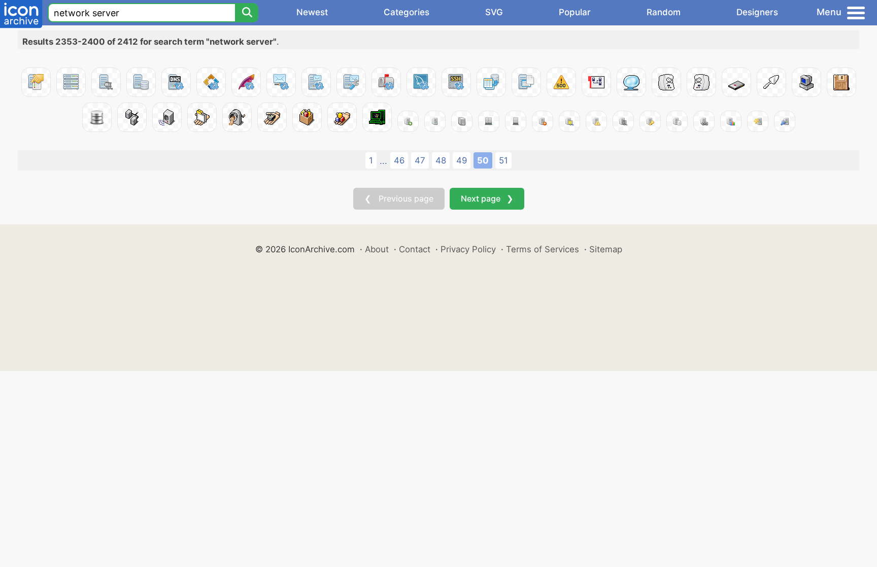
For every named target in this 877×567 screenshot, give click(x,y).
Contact (414, 249)
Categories (406, 12)
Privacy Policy (468, 249)
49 (461, 160)
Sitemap (605, 249)
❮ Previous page (398, 198)
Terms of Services (542, 249)
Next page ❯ (487, 198)
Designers (757, 12)
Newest (312, 12)
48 (440, 160)
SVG (494, 12)
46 (399, 160)
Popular (575, 12)
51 (503, 160)
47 (420, 160)
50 (483, 160)
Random (664, 12)
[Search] (246, 12)
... (383, 161)
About (377, 249)
